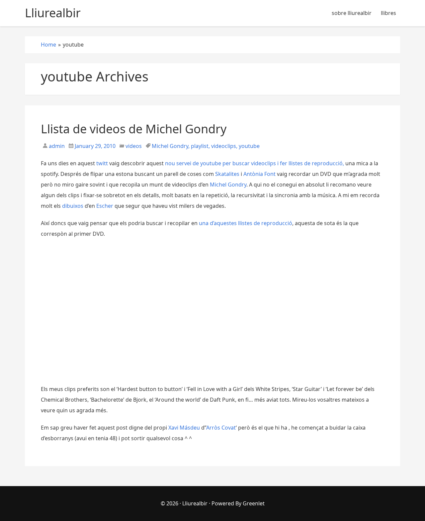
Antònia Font (259, 174)
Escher (104, 205)
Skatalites (227, 174)
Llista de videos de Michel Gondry (133, 129)
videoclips (223, 146)
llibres (388, 13)
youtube (249, 146)
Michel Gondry (170, 146)
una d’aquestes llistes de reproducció (245, 223)
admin (56, 146)
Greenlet (254, 503)
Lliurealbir (195, 503)
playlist (200, 146)
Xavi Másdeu (184, 427)
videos (134, 146)
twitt (102, 163)
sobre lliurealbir (352, 13)
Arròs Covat (221, 427)
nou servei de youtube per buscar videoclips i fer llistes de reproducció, (254, 163)
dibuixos (72, 205)
